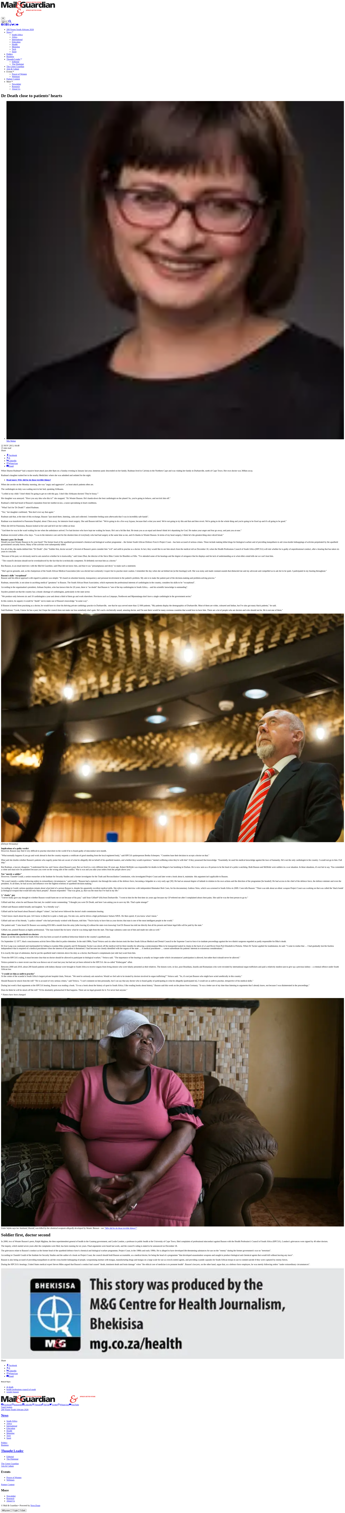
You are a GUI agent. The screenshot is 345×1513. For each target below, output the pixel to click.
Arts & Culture (7, 1466)
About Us (10, 1501)
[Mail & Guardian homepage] (172, 9)
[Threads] (9, 25)
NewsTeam (35, 1505)
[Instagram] (4, 25)
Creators (8, 1407)
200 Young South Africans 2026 (14, 1409)
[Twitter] (13, 25)
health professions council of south (21, 1389)
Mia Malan (11, 441)
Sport (8, 1438)
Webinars (10, 1480)
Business (5, 1445)
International (11, 1426)
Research (10, 1498)
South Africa (11, 1421)
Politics (4, 1443)
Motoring (10, 1433)
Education (10, 1428)
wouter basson (12, 1392)
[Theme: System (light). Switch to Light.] (5, 22)
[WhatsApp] (15, 25)
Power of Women (13, 1477)
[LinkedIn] (6, 25)
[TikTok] (11, 25)
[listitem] (6, 1405)
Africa (9, 1423)
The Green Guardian (10, 1463)
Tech (8, 1436)
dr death (9, 1387)
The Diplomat (12, 1459)
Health (9, 1431)
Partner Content (7, 1484)
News (4, 1415)
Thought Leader (12, 1451)
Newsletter (11, 1496)
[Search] (10, 22)
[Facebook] (2, 25)
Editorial (10, 1456)
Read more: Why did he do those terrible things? (28, 480)
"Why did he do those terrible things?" (120, 1228)
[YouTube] (17, 25)
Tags (3, 1407)
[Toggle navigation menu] (3, 18)
